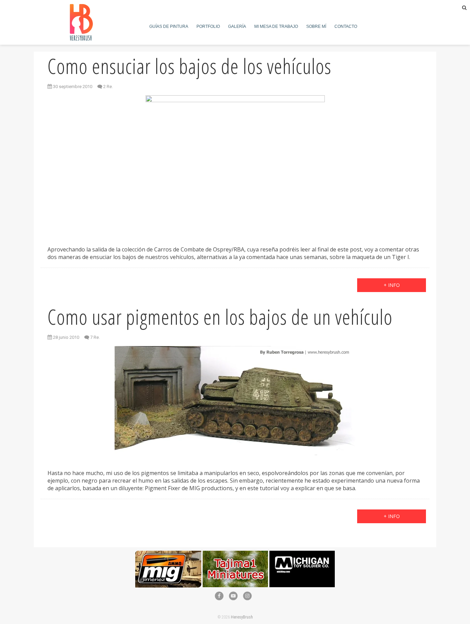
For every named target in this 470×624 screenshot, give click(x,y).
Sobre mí (316, 26)
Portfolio (208, 26)
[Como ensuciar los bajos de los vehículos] (235, 165)
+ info (392, 285)
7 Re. (95, 337)
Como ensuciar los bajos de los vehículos (189, 66)
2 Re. (108, 86)
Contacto (345, 26)
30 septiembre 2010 (72, 86)
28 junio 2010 (65, 337)
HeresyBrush (242, 617)
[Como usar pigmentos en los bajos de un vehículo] (235, 402)
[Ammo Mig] (168, 554)
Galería (237, 26)
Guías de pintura (168, 26)
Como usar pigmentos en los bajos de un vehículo (220, 317)
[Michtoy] (302, 554)
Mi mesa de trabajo (276, 26)
